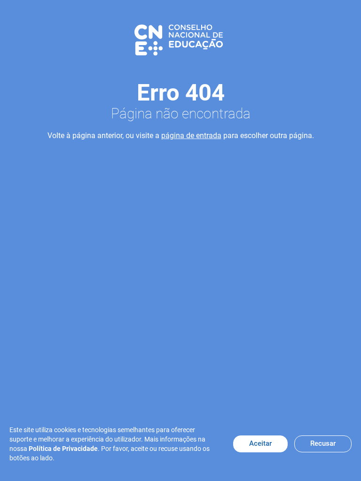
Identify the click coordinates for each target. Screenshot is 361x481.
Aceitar (260, 443)
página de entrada (191, 135)
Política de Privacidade (63, 448)
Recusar (323, 443)
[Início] (178, 39)
